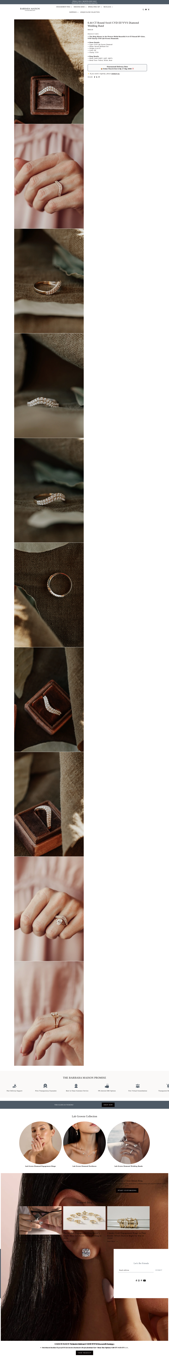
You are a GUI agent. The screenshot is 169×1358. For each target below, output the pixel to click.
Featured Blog (84, 1202)
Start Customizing (127, 1190)
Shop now (108, 1105)
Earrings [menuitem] (73, 12)
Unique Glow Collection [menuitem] (90, 12)
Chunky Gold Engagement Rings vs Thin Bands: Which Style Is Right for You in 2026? (126, 1235)
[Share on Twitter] (96, 77)
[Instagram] (139, 1280)
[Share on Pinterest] (99, 77)
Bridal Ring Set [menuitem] (94, 7)
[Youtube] (144, 1280)
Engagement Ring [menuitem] (63, 7)
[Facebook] (136, 1280)
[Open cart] (148, 9)
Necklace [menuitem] (107, 7)
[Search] (143, 9)
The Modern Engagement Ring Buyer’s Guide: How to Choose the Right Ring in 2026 (82, 1235)
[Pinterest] (141, 1280)
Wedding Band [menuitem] (79, 7)
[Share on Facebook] (94, 77)
